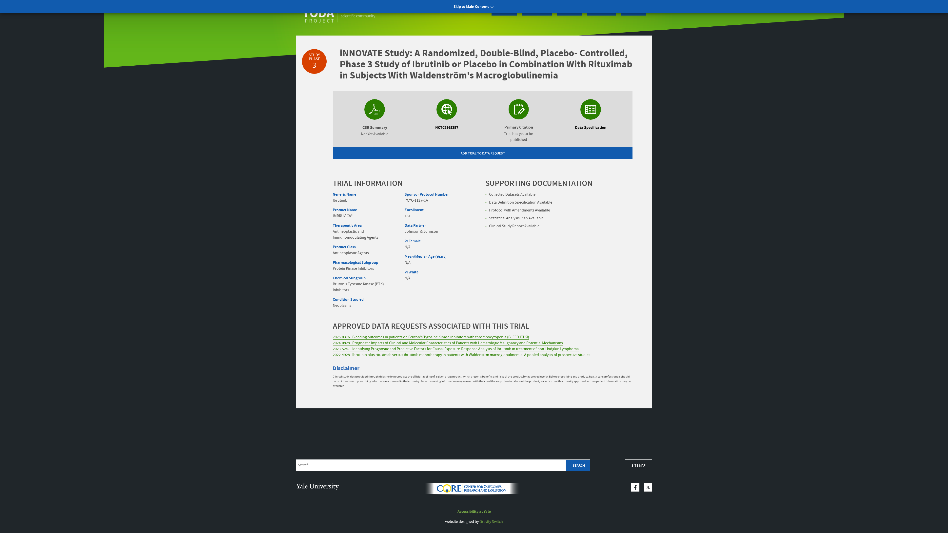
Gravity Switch (491, 521)
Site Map (639, 465)
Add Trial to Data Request (483, 153)
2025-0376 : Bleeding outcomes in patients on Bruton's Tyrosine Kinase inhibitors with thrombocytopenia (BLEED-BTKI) (431, 337)
